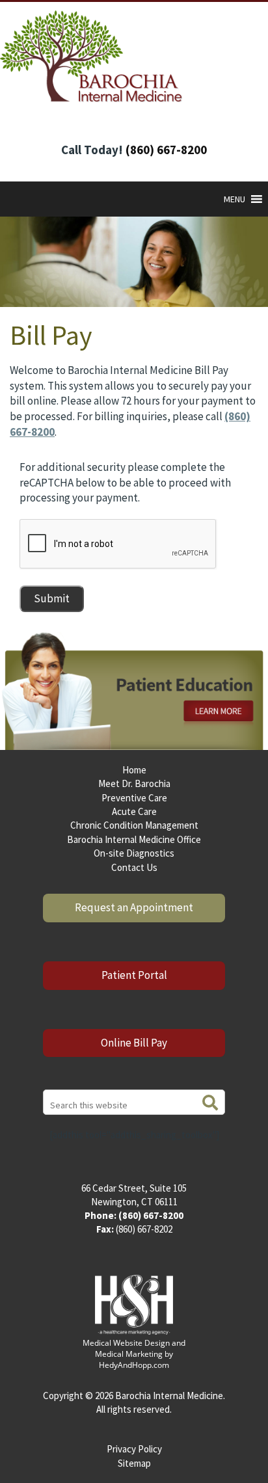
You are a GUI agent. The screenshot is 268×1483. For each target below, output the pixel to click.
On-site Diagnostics (134, 853)
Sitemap (134, 1463)
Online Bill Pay (134, 1042)
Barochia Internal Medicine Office (134, 839)
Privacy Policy (134, 1449)
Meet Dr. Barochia (134, 783)
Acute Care (134, 811)
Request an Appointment (134, 907)
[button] (234, 199)
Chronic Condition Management (134, 825)
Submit (52, 598)
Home (134, 770)
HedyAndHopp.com (134, 1364)
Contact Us (134, 867)
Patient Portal (134, 975)
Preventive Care (134, 798)
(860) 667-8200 (166, 149)
